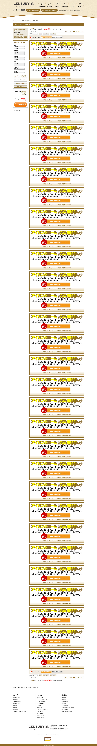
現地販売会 (15, 709)
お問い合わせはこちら (34, 10)
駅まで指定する (20, 34)
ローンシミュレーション (42, 709)
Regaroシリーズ (41, 717)
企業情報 (64, 697)
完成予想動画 (40, 713)
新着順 (40, 34)
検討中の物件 (71, 10)
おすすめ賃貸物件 (17, 701)
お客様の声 (39, 705)
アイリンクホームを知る (42, 699)
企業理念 (64, 699)
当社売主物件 (16, 699)
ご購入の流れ (40, 711)
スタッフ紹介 (65, 701)
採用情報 (64, 703)
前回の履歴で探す (63, 10)
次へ (82, 31)
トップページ (16, 20)
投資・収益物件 (16, 703)
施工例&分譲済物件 (41, 701)
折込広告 (15, 707)
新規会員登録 (40, 697)
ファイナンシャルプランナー (19, 711)
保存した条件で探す (79, 10)
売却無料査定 (40, 707)
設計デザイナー (40, 715)
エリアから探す (17, 110)
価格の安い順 (46, 34)
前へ (66, 31)
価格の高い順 (53, 34)
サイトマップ (65, 709)
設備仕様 (15, 705)
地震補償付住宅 (40, 703)
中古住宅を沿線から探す (25, 20)
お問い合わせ (65, 705)
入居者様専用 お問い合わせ (50, 10)
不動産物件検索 (16, 697)
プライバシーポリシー (67, 711)
